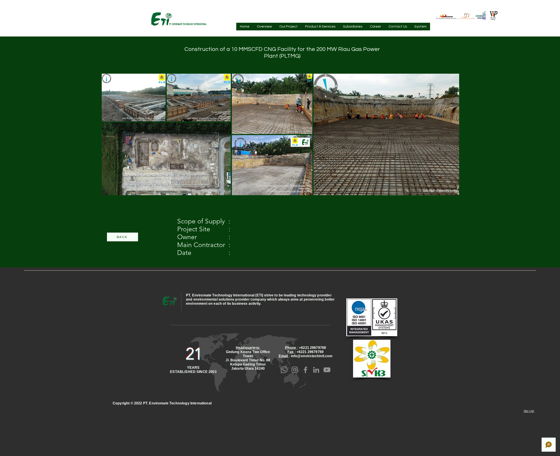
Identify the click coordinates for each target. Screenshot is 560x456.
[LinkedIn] (316, 369)
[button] (264, 28)
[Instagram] (294, 369)
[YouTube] (327, 369)
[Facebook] (305, 369)
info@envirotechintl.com (311, 356)
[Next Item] (451, 134)
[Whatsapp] (284, 369)
